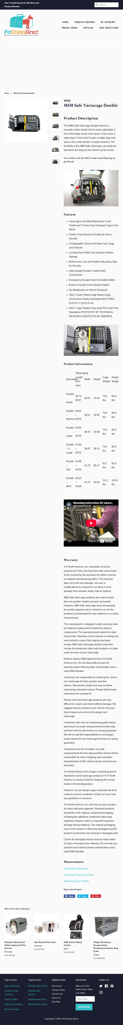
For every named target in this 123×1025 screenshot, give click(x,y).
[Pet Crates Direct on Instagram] (101, 993)
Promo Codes (69, 27)
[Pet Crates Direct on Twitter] (101, 987)
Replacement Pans (37, 999)
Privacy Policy (58, 990)
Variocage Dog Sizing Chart (78, 875)
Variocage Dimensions (76, 868)
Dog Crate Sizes (109, 27)
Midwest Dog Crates (37, 1004)
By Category (108, 22)
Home (65, 22)
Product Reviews (85, 22)
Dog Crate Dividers (13, 1004)
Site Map (56, 1002)
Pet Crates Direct (70, 1019)
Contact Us (57, 994)
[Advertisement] (61, 68)
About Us (56, 998)
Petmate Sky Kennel (37, 986)
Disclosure (57, 986)
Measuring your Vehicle (76, 881)
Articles (88, 27)
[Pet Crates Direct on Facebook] (106, 987)
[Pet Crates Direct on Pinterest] (112, 987)
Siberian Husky (11, 1009)
